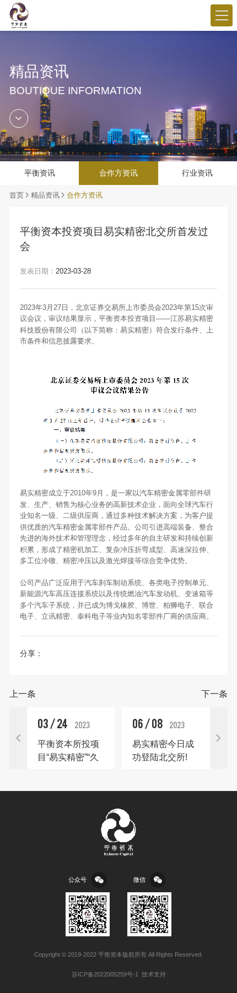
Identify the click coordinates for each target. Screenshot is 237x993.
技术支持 (154, 974)
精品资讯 (45, 195)
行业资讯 (197, 172)
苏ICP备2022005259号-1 (105, 974)
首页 (16, 195)
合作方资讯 (118, 172)
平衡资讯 (39, 172)
